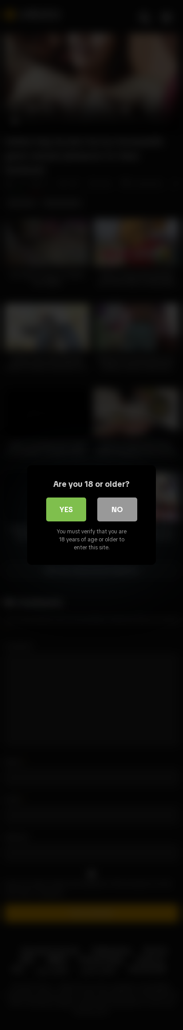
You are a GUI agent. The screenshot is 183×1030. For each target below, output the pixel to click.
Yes (66, 509)
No (117, 509)
